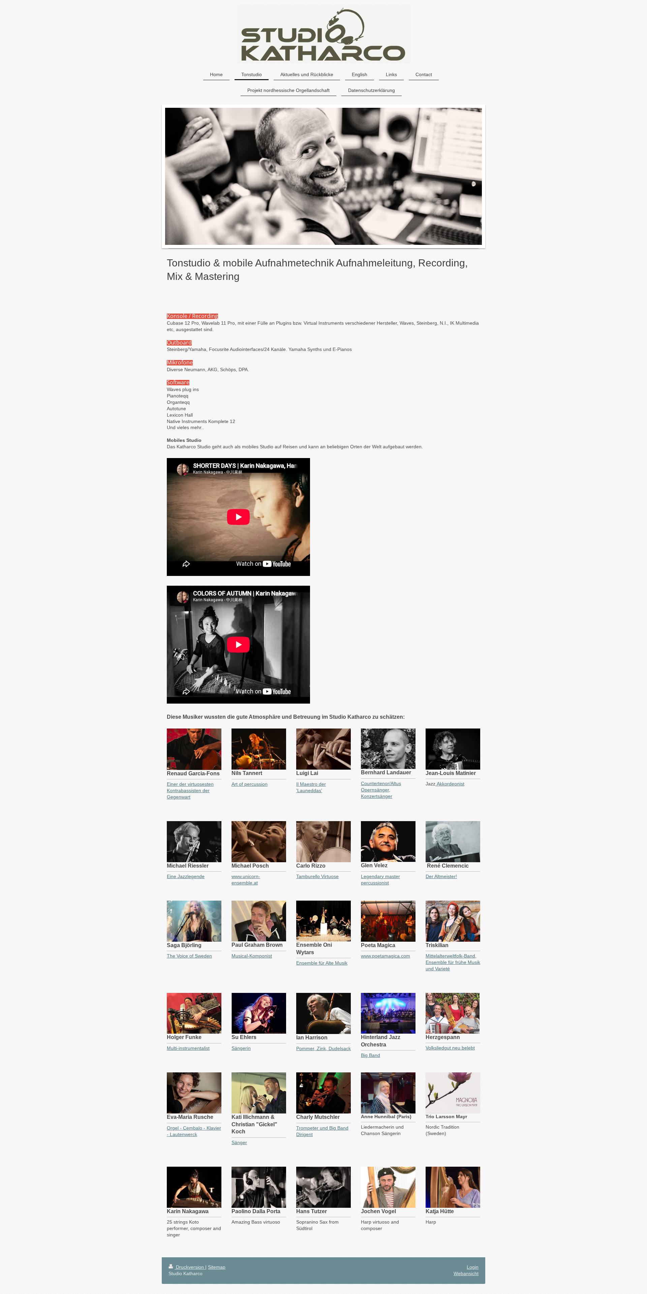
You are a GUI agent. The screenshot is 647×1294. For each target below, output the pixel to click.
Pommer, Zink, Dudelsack (323, 1048)
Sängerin (241, 1048)
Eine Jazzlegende (186, 876)
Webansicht (466, 1273)
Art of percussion (250, 784)
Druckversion (190, 1267)
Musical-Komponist (252, 956)
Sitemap (216, 1267)
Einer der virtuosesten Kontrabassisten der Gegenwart (190, 790)
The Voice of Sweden (189, 956)
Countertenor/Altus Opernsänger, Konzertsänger (381, 790)
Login (473, 1267)
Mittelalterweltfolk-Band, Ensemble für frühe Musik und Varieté (453, 962)
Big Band (370, 1055)
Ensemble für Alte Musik (321, 963)
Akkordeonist (449, 783)
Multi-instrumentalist (188, 1048)
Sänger (239, 1142)
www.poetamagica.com (385, 956)
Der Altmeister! (441, 876)
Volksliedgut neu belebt (450, 1047)
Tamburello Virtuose (317, 876)
